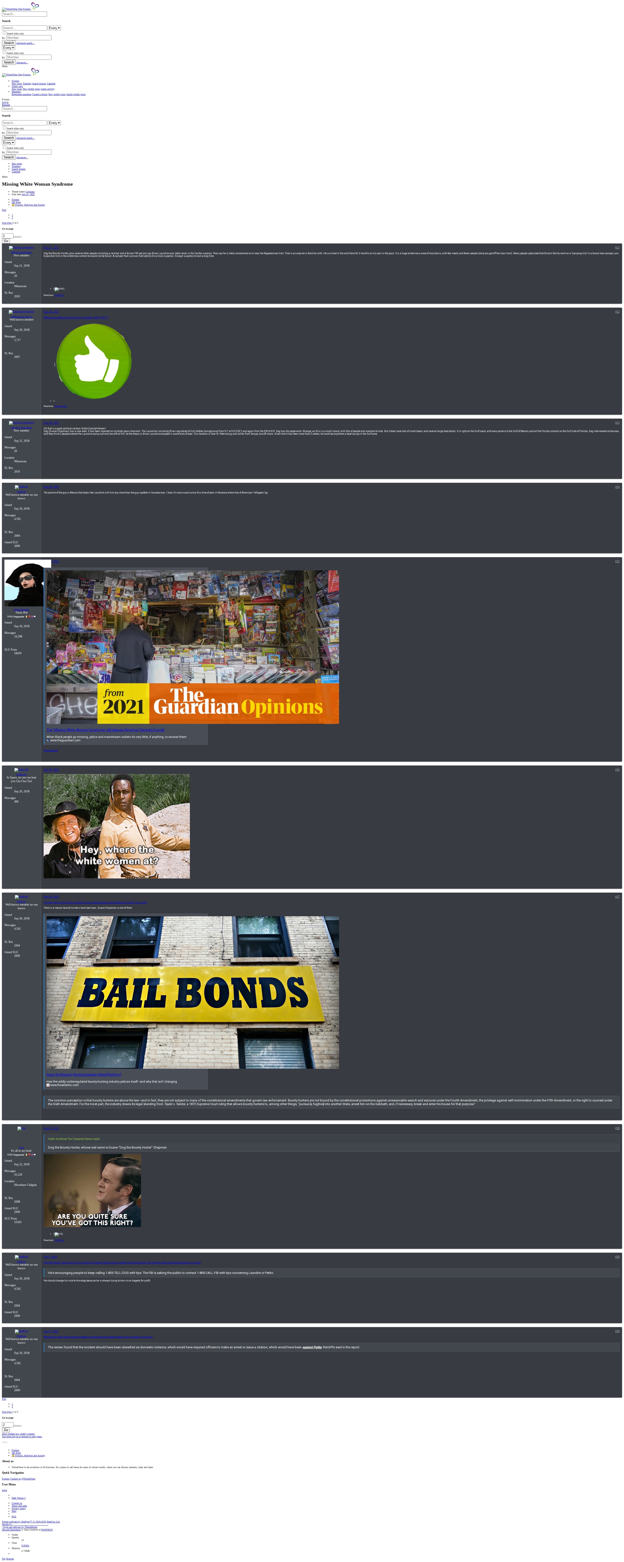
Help (14, 1511)
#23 (617, 422)
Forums (6, 1478)
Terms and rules (19, 1505)
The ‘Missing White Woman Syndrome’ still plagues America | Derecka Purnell (105, 730)
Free (22, 1147)
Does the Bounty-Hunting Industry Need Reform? (84, 1075)
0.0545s (25, 1545)
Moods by (25, 1524)
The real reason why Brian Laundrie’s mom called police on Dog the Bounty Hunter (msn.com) (95, 902)
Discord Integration (11, 1529)
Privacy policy (19, 1508)
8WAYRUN (47, 1529)
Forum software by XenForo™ (31, 1521)
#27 (617, 896)
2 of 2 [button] (15, 223)
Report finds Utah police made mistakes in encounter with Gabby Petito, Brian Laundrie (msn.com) (98, 1337)
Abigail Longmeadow (21, 252)
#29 (617, 1257)
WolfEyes (21, 491)
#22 (617, 311)
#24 (617, 487)
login (4, 1490)
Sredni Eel (21, 774)
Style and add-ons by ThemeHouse (20, 1527)
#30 (617, 1331)
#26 (617, 769)
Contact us (15, 1478)
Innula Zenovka (21, 609)
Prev (4, 210)
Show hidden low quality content (18, 1433)
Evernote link (51, 750)
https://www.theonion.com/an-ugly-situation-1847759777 (76, 317)
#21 (617, 247)
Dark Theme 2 (19, 1498)
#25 (617, 561)
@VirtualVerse (28, 1478)
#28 (617, 1128)
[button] (5, 66)
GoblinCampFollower (21, 316)
